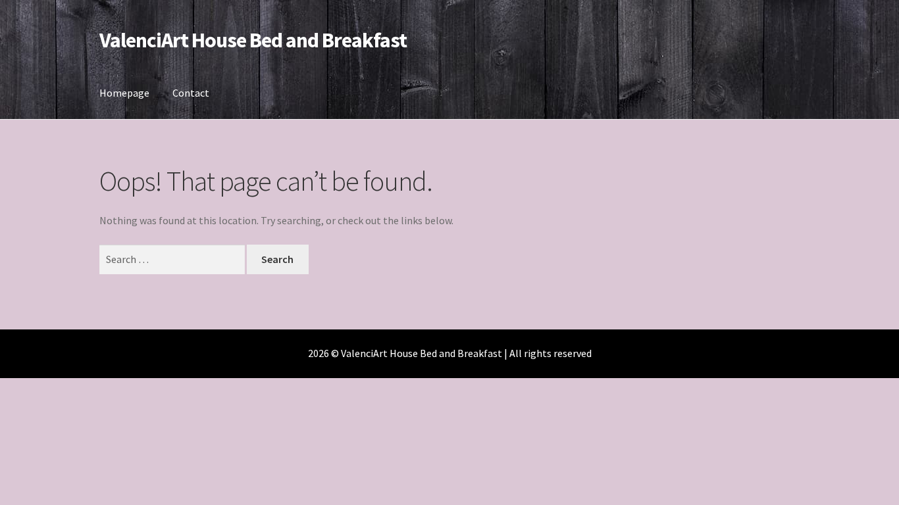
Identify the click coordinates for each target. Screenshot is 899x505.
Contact (190, 92)
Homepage (124, 92)
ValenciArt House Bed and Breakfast (253, 40)
